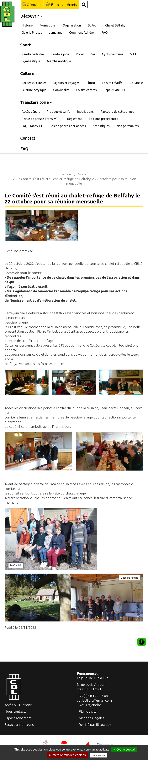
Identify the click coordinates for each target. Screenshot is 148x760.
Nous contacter (16, 711)
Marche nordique (59, 61)
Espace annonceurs (19, 724)
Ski (93, 54)
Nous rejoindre (90, 705)
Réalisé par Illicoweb (94, 724)
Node (82, 174)
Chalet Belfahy (115, 25)
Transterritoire (35, 102)
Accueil (67, 174)
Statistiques (101, 126)
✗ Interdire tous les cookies (67, 755)
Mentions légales (91, 718)
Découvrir (30, 16)
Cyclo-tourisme (112, 54)
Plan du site (88, 711)
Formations (48, 25)
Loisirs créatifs (112, 83)
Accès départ (31, 111)
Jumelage (55, 32)
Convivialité (61, 90)
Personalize (98, 755)
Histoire (27, 25)
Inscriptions (85, 111)
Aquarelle (136, 83)
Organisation (72, 25)
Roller (80, 54)
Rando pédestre (33, 54)
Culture (27, 73)
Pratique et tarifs (58, 111)
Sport (26, 45)
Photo (91, 83)
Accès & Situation (17, 705)
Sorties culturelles (34, 83)
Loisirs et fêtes (86, 90)
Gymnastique (31, 61)
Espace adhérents (63, 4)
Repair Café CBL (115, 90)
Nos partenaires (128, 126)
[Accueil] (8, 14)
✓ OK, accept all (124, 749)
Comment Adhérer (82, 32)
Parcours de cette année (117, 111)
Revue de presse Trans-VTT (41, 118)
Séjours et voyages (66, 83)
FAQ (105, 32)
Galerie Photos (32, 32)
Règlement (74, 118)
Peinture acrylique (34, 90)
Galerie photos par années (68, 126)
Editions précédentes (103, 118)
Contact (27, 138)
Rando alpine (60, 54)
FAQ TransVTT (32, 126)
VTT (133, 54)
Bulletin (93, 25)
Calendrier (34, 4)
